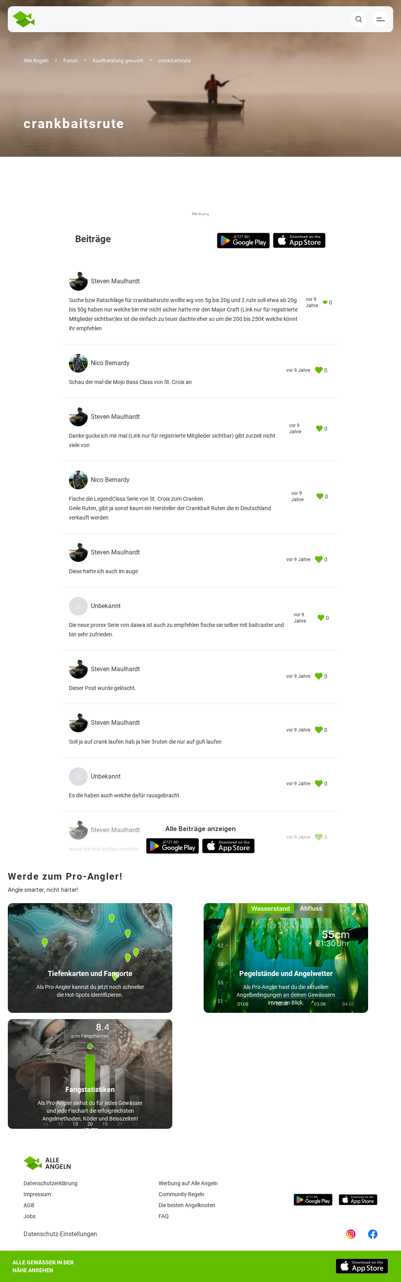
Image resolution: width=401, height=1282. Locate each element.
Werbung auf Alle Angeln (188, 1183)
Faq (164, 1216)
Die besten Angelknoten (187, 1205)
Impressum (37, 1194)
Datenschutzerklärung (50, 1183)
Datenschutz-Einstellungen (60, 1234)
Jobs (29, 1216)
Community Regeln (181, 1194)
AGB (28, 1205)
